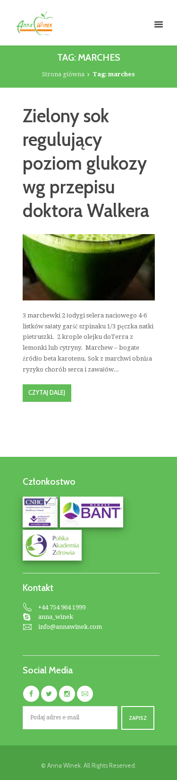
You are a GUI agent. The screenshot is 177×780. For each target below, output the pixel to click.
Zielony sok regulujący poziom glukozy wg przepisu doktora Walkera (86, 163)
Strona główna (63, 74)
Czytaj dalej (46, 392)
